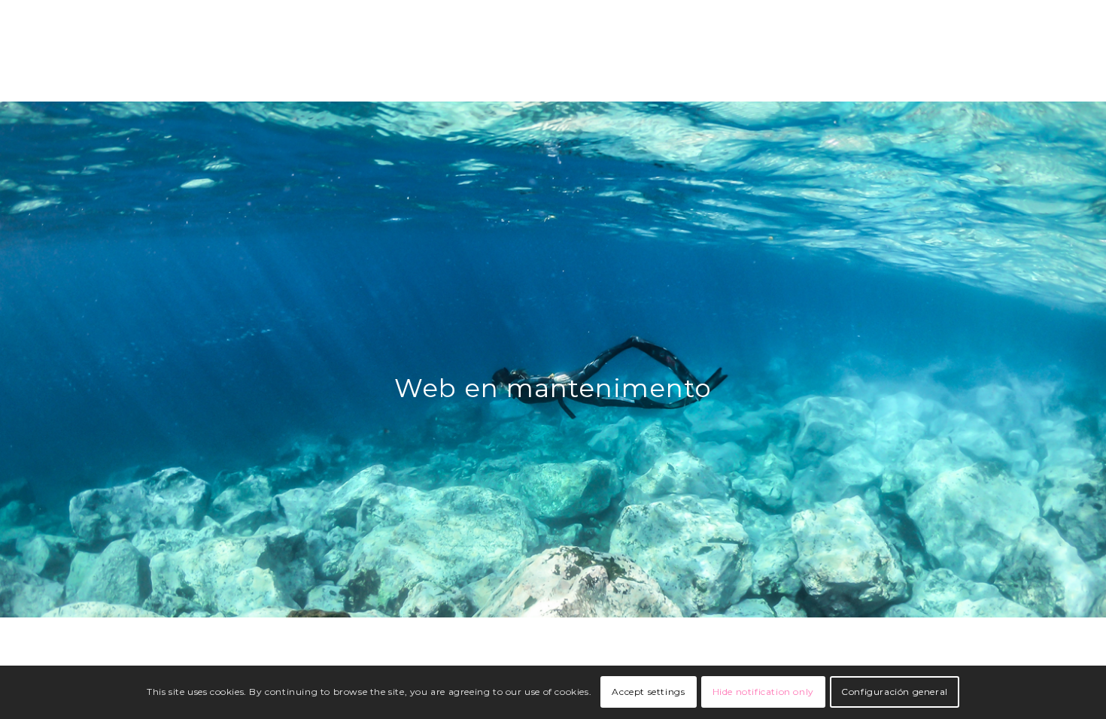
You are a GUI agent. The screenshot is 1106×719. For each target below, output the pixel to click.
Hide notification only (763, 692)
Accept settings (648, 692)
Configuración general (894, 692)
